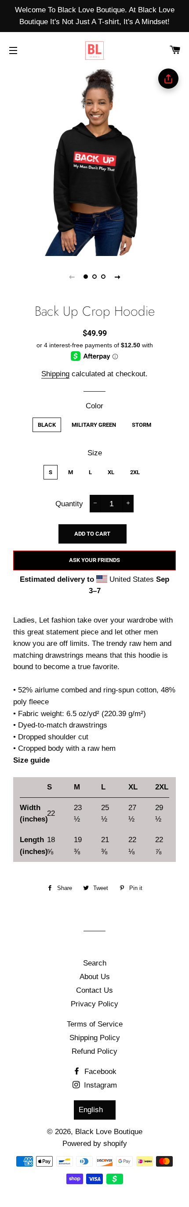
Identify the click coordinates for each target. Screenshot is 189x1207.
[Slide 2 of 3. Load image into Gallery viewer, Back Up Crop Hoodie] (94, 276)
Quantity (69, 504)
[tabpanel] (94, 161)
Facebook (99, 1071)
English (91, 1110)
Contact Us (94, 990)
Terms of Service (95, 1024)
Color (94, 406)
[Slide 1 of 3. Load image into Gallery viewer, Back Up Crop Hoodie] (85, 276)
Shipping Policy (94, 1038)
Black (47, 425)
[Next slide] (117, 276)
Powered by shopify (94, 1143)
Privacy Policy (94, 1004)
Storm (141, 425)
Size (94, 453)
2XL (135, 472)
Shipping (55, 374)
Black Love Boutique (108, 1132)
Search (94, 963)
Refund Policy (94, 1051)
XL (111, 472)
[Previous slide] (71, 276)
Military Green (94, 425)
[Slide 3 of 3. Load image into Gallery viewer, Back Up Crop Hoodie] (103, 276)
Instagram (99, 1085)
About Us (95, 977)
